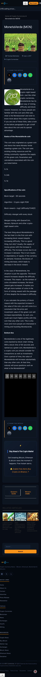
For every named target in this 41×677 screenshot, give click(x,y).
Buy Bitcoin (3, 641)
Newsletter (3, 600)
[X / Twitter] (6, 574)
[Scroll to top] (2, 675)
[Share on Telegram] (25, 75)
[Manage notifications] (35, 671)
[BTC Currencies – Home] (4, 3)
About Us (3, 588)
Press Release (4, 597)
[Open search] (25, 3)
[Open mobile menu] (40, 3)
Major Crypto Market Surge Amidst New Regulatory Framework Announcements (32, 527)
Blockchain (3, 614)
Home (7, 16)
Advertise (3, 594)
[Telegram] (2, 574)
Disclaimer (3, 656)
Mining (2, 627)
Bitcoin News (4, 650)
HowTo (2, 624)
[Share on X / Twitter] (9, 75)
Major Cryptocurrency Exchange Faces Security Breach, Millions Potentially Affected (20, 527)
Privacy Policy (4, 670)
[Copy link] (9, 80)
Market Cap (4, 644)
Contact (2, 591)
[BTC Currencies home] (20, 562)
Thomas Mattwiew (13, 56)
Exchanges (3, 621)
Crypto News (4, 637)
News (2, 617)
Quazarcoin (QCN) (14, 492)
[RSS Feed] (11, 574)
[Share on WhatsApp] (30, 75)
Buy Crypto (33, 3)
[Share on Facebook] (14, 75)
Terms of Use (14, 670)
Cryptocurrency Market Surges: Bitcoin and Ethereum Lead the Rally (7, 526)
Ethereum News (5, 653)
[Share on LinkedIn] (20, 75)
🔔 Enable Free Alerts (19, 469)
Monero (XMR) (28, 492)
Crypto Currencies (18, 16)
